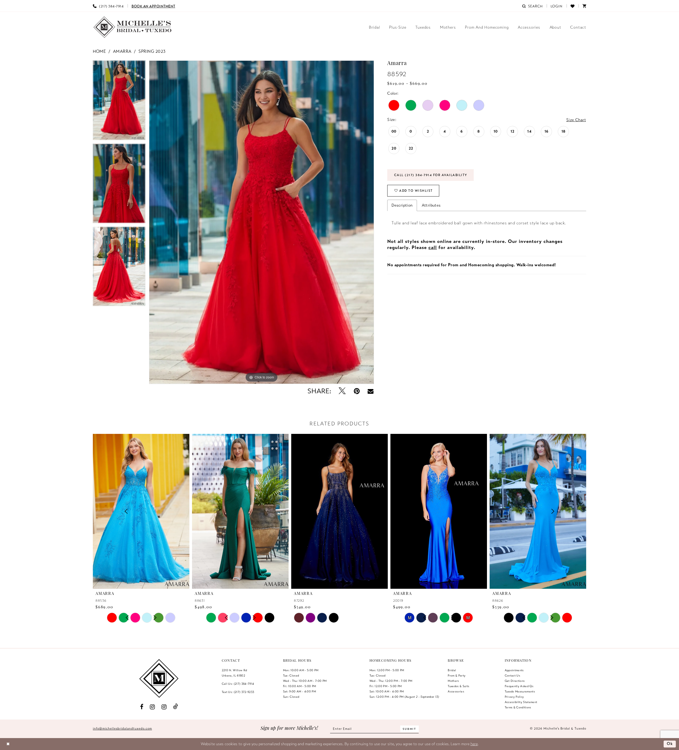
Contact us (512, 675)
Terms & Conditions (518, 707)
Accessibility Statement (521, 702)
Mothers (453, 681)
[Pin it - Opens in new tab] (356, 391)
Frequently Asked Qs (519, 686)
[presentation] (141, 511)
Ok (670, 744)
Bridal (452, 670)
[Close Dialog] (8, 744)
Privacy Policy (514, 697)
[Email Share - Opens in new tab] (370, 391)
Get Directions (515, 681)
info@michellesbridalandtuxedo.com (122, 728)
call (432, 247)
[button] (557, 6)
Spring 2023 (152, 51)
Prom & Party (456, 675)
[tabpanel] (119, 101)
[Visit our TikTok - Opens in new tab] (175, 706)
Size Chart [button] (576, 119)
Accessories (456, 691)
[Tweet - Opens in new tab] (342, 391)
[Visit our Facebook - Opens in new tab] (142, 706)
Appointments (514, 670)
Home (99, 51)
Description (401, 205)
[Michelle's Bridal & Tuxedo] (132, 27)
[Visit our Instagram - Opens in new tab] (152, 706)
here (474, 744)
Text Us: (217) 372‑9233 (238, 692)
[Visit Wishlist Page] (572, 6)
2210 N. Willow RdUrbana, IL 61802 (234, 672)
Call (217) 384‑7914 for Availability (430, 175)
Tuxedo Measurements (520, 691)
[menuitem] (108, 6)
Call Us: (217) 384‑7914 (238, 684)
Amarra (122, 51)
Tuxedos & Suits (458, 686)
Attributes (431, 205)
